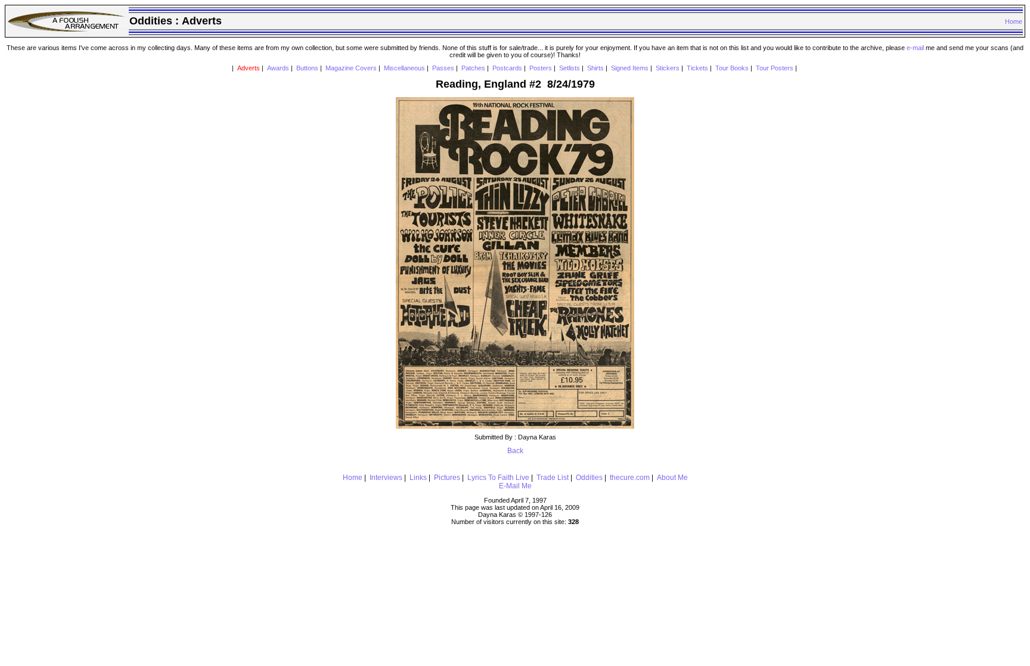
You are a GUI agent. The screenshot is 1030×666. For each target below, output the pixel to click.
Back (515, 451)
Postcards (507, 68)
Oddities (589, 477)
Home (1013, 21)
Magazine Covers (351, 68)
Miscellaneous (404, 68)
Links (418, 477)
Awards (278, 68)
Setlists (569, 68)
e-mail (915, 47)
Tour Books (732, 68)
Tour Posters (774, 68)
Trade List (552, 477)
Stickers (668, 68)
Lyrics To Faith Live (498, 477)
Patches (473, 68)
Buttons (307, 68)
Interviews (386, 477)
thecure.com (630, 477)
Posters (540, 68)
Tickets (697, 68)
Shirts (595, 68)
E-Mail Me (515, 486)
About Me (672, 477)
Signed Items (630, 68)
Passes (443, 68)
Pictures (447, 477)
